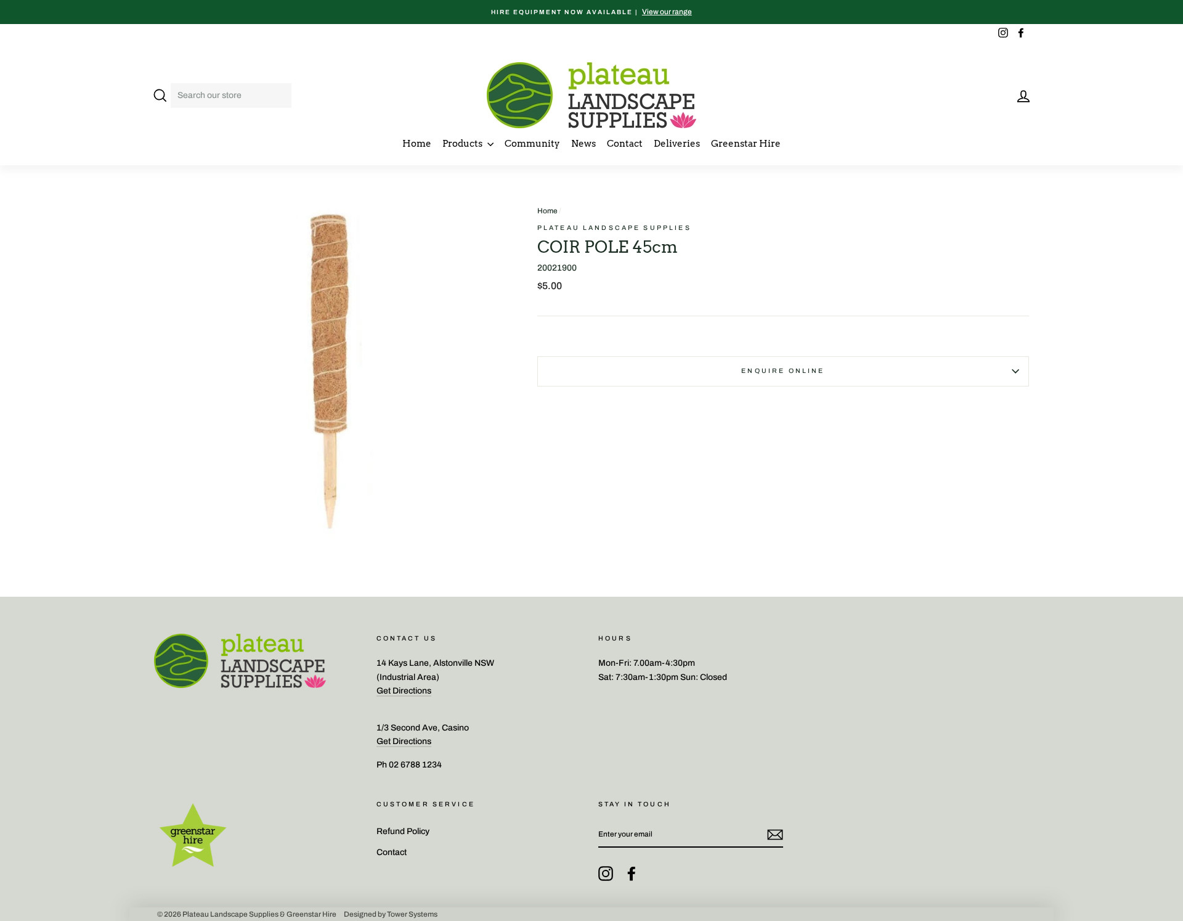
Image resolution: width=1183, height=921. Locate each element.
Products (463, 143)
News (583, 143)
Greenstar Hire (746, 143)
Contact (625, 143)
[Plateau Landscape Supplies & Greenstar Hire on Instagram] (605, 873)
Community (532, 143)
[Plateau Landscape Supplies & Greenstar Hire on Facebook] (631, 873)
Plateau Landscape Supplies (614, 227)
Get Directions (403, 690)
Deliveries (677, 143)
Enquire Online (782, 370)
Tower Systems (412, 914)
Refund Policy (402, 831)
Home (416, 143)
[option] (591, 12)
